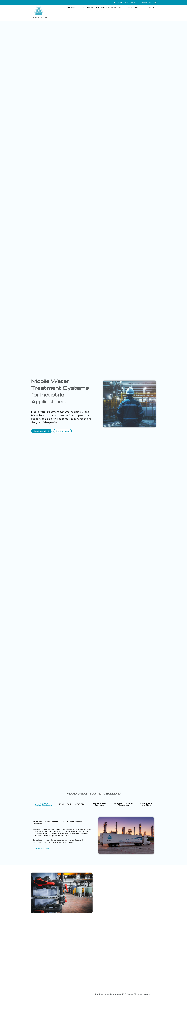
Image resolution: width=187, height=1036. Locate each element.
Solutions (87, 8)
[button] (155, 2)
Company (150, 8)
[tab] (43, 804)
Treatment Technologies (109, 8)
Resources (133, 8)
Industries (70, 8)
